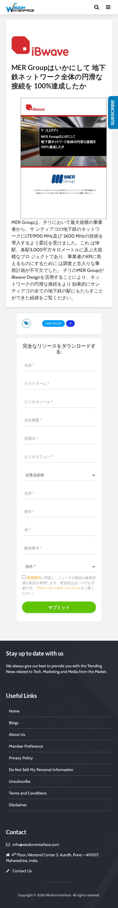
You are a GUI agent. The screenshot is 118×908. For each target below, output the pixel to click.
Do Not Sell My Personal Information (41, 769)
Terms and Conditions (28, 793)
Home (14, 711)
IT (70, 323)
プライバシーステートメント (58, 588)
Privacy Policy (21, 757)
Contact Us (22, 870)
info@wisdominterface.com (36, 844)
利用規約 (33, 578)
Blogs (14, 722)
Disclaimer (18, 804)
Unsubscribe (19, 781)
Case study (53, 323)
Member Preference (26, 746)
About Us (17, 734)
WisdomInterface (58, 895)
